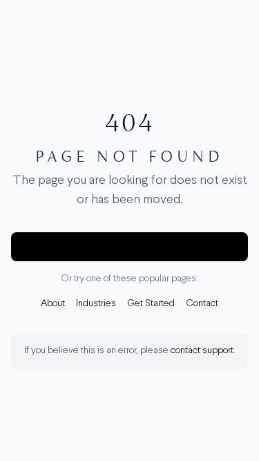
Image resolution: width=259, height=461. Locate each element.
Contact (202, 304)
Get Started (151, 304)
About (53, 304)
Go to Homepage (130, 247)
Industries (96, 304)
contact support (202, 351)
